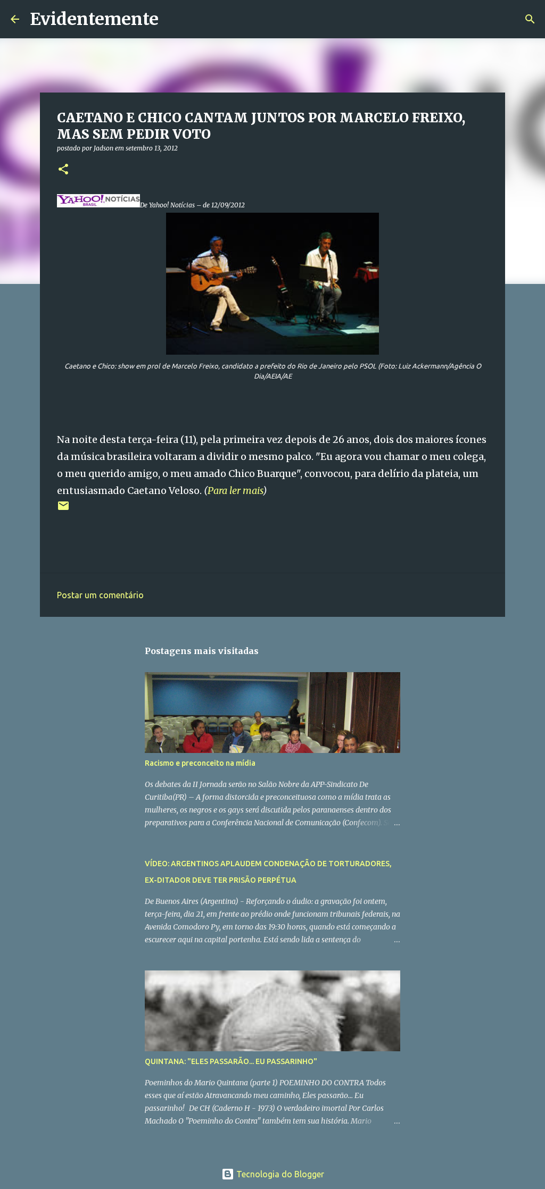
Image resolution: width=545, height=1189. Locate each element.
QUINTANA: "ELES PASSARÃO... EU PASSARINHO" (231, 1061)
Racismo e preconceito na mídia (200, 763)
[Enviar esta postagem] (63, 509)
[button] (63, 170)
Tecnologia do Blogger (279, 1174)
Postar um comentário (100, 595)
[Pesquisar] (173, 19)
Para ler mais (235, 490)
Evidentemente (94, 19)
